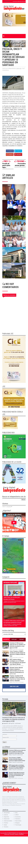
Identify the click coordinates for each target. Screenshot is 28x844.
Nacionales (18, 821)
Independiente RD (14, 833)
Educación (6, 819)
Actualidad (7, 812)
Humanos (17, 819)
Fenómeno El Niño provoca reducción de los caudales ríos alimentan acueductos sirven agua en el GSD (17, 645)
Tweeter (19, 151)
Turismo (6, 827)
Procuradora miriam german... (20, 164)
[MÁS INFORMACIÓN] (14, 22)
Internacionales (8, 821)
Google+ (10, 154)
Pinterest (18, 154)
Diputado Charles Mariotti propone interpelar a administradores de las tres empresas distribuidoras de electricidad (17, 671)
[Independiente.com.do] (12, 792)
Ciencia (6, 815)
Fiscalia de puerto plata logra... (6, 165)
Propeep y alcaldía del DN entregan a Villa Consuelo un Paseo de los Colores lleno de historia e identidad (17, 678)
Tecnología (18, 825)
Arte (16, 812)
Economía (18, 817)
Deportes (6, 817)
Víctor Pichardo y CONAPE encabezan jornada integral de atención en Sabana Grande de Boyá (17, 653)
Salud (5, 825)
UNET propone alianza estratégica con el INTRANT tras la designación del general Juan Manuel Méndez (17, 662)
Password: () (5, 737)
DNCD (17, 815)
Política (6, 823)
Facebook (10, 151)
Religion (17, 823)
